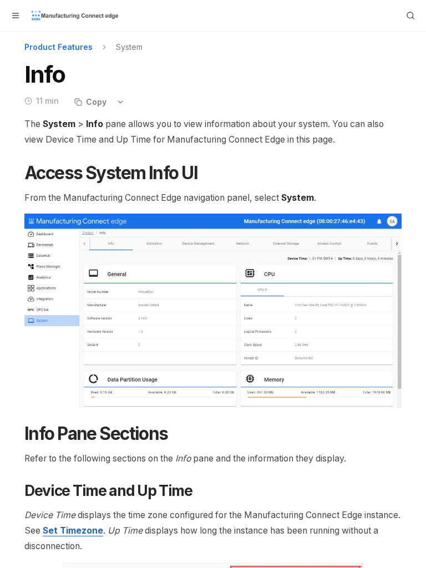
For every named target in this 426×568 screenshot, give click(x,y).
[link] (73, 530)
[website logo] (75, 15)
